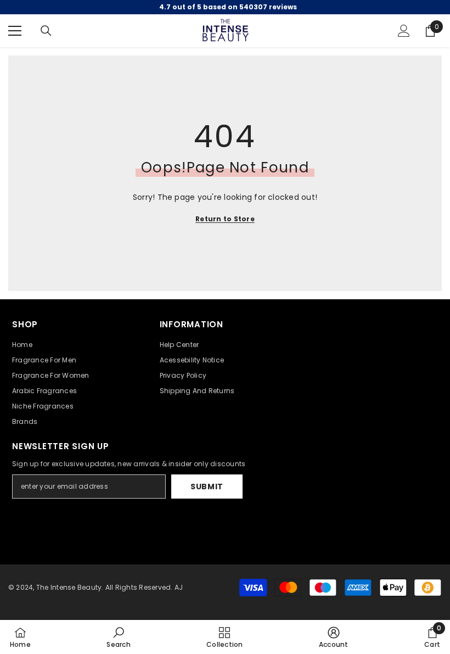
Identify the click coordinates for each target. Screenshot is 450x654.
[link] (118, 637)
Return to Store (225, 218)
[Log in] (404, 31)
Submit (206, 486)
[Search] (46, 30)
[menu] (14, 30)
